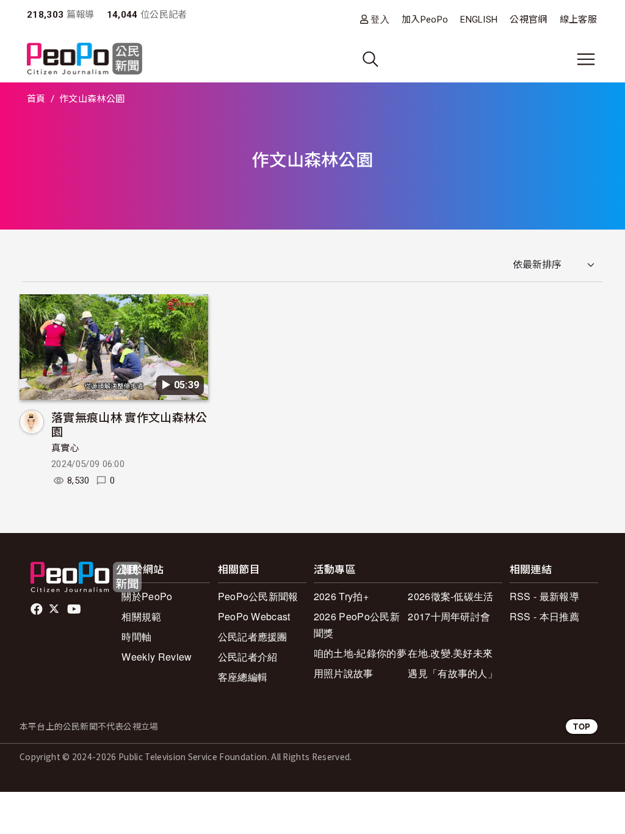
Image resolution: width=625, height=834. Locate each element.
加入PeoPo (425, 19)
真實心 (65, 448)
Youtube (75, 609)
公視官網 (528, 19)
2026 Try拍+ (341, 596)
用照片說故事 (344, 673)
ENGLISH (478, 19)
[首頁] (84, 59)
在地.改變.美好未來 (450, 653)
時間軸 (136, 636)
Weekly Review (156, 657)
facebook (38, 609)
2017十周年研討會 (449, 616)
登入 (379, 19)
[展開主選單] (586, 59)
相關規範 (141, 616)
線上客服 (578, 19)
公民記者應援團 (252, 636)
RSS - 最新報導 (544, 596)
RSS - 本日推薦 (544, 616)
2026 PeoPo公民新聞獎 (357, 624)
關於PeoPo (146, 596)
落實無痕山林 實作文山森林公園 (129, 424)
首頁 (36, 98)
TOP (581, 726)
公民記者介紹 (248, 657)
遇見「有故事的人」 (452, 673)
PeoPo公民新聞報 (258, 596)
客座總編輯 (243, 677)
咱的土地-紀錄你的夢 (360, 653)
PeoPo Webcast (254, 616)
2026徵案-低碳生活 (451, 596)
